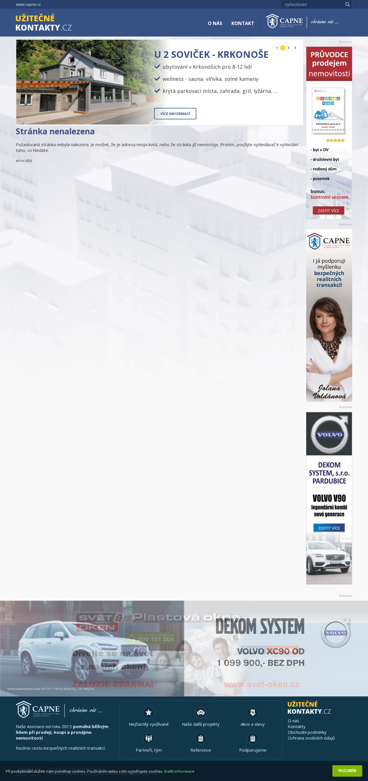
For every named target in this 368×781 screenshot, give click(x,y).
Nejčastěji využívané (149, 724)
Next (294, 115)
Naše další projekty (201, 724)
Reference (200, 750)
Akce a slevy (253, 724)
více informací (175, 113)
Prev (285, 115)
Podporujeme (253, 750)
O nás (215, 23)
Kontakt (242, 23)
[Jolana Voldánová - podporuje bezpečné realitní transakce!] (329, 315)
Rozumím (347, 771)
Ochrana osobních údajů (311, 738)
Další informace (179, 771)
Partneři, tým (149, 750)
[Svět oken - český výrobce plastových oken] (184, 648)
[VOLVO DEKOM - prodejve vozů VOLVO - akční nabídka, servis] (329, 498)
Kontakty (297, 726)
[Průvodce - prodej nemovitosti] (329, 133)
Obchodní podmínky (307, 732)
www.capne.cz (28, 4)
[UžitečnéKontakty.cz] (52, 23)
